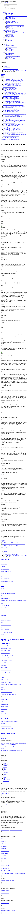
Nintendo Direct (4, 701)
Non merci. (3, 805)
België (4, 763)
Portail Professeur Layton (6, 660)
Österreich (5, 772)
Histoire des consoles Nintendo (8, 593)
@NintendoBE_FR (5, 865)
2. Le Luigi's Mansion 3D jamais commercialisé (14, 94)
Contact (2, 634)
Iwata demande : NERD (6, 692)
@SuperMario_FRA (5, 870)
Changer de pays (6, 746)
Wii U (2, 576)
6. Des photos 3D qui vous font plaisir (12, 85)
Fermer (2, 793)
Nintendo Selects (4, 608)
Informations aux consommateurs (8, 694)
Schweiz (5, 775)
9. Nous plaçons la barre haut (10, 127)
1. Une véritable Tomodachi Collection (12, 129)
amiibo (2, 586)
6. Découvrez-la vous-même (9, 99)
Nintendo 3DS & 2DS (6, 625)
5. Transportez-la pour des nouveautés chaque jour (14, 114)
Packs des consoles (5, 578)
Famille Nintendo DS (5, 598)
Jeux (2, 603)
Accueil (5, 66)
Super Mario (3, 855)
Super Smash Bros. (5, 851)
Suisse (4, 777)
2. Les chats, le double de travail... (11, 110)
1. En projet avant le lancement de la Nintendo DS (14, 93)
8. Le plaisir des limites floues (10, 88)
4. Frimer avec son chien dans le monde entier (13, 112)
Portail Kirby (3, 665)
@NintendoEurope (5, 868)
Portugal (5, 774)
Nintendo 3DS (4, 564)
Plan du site (3, 738)
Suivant (2, 541)
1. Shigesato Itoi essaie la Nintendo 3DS (12, 79)
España (5, 767)
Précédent (3, 540)
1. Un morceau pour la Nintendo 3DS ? (12, 101)
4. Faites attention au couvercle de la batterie (13, 105)
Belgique (5, 764)
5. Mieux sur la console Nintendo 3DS (12, 121)
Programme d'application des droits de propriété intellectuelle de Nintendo (12, 640)
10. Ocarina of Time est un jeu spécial (12, 128)
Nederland (5, 770)
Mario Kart (3, 858)
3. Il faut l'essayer (7, 119)
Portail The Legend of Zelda (7, 655)
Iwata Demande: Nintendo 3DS (10, 69)
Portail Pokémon (4, 667)
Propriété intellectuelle (6, 726)
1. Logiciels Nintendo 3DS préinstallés (12, 115)
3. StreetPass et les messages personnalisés (13, 132)
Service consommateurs (6, 620)
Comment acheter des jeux (7, 581)
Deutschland (6, 765)
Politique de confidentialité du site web (9, 721)
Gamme (2, 588)
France (5, 768)
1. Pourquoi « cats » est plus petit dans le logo (13, 108)
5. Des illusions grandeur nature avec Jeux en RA (14, 134)
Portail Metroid (4, 662)
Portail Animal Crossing (6, 648)
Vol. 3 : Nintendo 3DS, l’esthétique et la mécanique (15, 70)
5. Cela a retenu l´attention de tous (11, 84)
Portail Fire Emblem (5, 650)
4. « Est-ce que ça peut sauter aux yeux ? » (13, 83)
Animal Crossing (4, 853)
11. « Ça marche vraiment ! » (10, 92)
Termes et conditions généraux (7, 728)
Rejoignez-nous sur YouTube (7, 880)
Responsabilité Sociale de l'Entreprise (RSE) (11, 684)
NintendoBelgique (5, 890)
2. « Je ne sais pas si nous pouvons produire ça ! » (14, 102)
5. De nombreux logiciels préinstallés (11, 98)
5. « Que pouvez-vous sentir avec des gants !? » (14, 106)
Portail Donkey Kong (5, 658)
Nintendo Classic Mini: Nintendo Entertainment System (13, 600)
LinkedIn (3, 689)
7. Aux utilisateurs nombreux (10, 137)
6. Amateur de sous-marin (9, 123)
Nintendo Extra (4, 713)
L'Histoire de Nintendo (6, 679)
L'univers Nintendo (5, 643)
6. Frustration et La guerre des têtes (11, 136)
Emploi (2, 687)
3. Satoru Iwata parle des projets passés (12, 81)
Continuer (6, 793)
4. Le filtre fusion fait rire (9, 133)
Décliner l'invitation (5, 830)
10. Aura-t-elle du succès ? (9, 90)
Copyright (3, 723)
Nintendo (3, 838)
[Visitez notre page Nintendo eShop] (9, 545)
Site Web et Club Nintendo (7, 632)
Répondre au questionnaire (16, 830)
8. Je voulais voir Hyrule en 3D (10, 125)
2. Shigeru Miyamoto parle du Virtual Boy (13, 80)
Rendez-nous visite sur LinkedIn (8, 910)
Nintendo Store (4, 699)
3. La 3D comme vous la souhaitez (11, 96)
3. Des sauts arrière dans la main (10, 111)
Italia (4, 769)
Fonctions (3, 566)
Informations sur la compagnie (8, 733)
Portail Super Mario (5, 645)
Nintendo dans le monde (6, 682)
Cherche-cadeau (4, 706)
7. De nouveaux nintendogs (9, 87)
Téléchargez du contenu (6, 571)
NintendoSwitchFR (5, 893)
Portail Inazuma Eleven (6, 670)
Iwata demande (6, 67)
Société (2, 677)
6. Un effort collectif (8, 107)
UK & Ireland (6, 779)
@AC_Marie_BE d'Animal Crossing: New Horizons (13, 873)
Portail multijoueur (5, 605)
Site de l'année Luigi (5, 653)
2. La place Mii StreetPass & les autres (12, 130)
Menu (2, 76)
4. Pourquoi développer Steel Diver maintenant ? (14, 120)
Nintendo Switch (5, 559)
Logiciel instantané (5, 569)
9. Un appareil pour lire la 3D (10, 89)
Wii (1, 595)
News (2, 612)
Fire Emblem (3, 846)
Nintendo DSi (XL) (5, 629)
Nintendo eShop (4, 704)
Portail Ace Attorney (5, 672)
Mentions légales (5, 718)
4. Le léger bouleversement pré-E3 (11, 97)
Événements (3, 615)
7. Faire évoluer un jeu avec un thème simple (13, 124)
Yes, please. (8, 805)
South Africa (6, 781)
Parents (2, 711)
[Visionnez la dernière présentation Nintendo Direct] (13, 544)
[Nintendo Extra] (5, 548)
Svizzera (5, 778)
